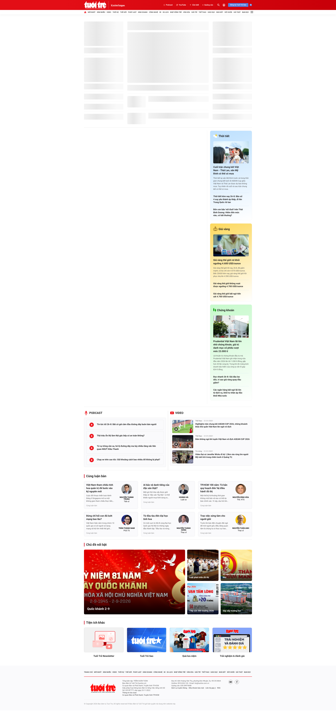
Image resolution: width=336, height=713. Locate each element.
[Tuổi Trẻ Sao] (146, 640)
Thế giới (123, 12)
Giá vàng (224, 229)
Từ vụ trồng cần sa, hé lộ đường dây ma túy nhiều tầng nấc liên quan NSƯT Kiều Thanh (126, 447)
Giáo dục (211, 12)
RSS (218, 688)
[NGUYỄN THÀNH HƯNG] (183, 520)
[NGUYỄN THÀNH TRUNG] (126, 489)
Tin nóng (198, 451)
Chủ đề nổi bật (96, 544)
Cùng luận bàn (96, 476)
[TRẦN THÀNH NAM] (126, 520)
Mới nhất (91, 12)
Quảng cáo (208, 5)
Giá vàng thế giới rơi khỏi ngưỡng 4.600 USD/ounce (227, 262)
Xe (160, 12)
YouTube (182, 5)
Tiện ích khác (95, 622)
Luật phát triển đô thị (199, 577)
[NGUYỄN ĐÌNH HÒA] (240, 489)
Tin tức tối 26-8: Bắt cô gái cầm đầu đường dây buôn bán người (126, 424)
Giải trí (194, 12)
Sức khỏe (228, 12)
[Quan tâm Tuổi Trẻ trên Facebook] (237, 682)
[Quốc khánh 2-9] (134, 582)
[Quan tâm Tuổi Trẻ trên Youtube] (231, 682)
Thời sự (116, 12)
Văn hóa (186, 12)
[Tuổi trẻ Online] (103, 688)
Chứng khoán (225, 310)
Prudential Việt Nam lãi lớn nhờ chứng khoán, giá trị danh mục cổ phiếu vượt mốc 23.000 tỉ (227, 346)
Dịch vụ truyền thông (179, 688)
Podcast (169, 5)
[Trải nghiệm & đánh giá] (232, 640)
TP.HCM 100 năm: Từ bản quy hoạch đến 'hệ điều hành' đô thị (213, 488)
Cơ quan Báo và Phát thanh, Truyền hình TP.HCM (140, 695)
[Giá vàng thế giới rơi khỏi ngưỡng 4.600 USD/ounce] (231, 245)
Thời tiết (224, 136)
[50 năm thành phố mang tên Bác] (236, 565)
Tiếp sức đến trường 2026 (201, 610)
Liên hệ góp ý (211, 688)
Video (109, 12)
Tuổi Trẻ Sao (146, 656)
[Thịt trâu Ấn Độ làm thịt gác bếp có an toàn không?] (91, 436)
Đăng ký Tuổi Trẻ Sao (238, 5)
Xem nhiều (101, 12)
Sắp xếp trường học (232, 610)
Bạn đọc (245, 12)
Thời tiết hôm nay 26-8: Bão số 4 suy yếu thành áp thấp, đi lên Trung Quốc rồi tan (227, 199)
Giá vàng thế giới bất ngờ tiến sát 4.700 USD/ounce (227, 295)
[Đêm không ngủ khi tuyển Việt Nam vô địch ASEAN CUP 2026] (182, 441)
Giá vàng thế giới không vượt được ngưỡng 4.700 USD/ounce (228, 285)
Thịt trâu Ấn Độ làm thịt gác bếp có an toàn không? (121, 435)
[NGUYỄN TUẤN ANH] (240, 520)
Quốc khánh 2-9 (98, 609)
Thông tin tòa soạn (129, 693)
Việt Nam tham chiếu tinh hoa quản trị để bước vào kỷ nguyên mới (99, 488)
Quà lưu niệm (189, 656)
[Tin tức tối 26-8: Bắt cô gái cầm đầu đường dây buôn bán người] (91, 424)
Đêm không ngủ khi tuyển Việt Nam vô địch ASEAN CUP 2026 (222, 439)
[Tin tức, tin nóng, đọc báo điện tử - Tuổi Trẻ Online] (97, 5)
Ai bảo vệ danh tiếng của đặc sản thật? (156, 487)
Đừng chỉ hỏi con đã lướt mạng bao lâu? (99, 518)
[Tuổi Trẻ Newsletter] (104, 640)
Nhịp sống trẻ (176, 12)
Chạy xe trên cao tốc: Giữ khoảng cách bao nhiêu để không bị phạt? (128, 459)
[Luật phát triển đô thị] (203, 565)
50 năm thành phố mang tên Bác (236, 575)
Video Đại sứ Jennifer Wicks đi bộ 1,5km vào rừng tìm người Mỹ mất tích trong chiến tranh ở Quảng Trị (221, 455)
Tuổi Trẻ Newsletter (103, 656)
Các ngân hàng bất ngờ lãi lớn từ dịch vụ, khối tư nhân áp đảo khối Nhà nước (227, 393)
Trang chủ (88, 672)
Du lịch (166, 12)
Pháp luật (132, 12)
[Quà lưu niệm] (189, 640)
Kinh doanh (143, 12)
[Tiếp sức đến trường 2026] (203, 598)
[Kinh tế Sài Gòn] (118, 5)
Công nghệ (153, 12)
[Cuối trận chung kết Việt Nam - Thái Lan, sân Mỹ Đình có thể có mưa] (231, 152)
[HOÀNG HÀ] (183, 489)
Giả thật (237, 12)
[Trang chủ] (85, 12)
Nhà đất (219, 12)
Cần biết (195, 5)
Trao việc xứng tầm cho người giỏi (212, 518)
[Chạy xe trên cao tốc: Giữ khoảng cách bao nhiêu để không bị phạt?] (91, 460)
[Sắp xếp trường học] (236, 598)
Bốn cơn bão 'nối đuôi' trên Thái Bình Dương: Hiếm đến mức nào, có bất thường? (228, 212)
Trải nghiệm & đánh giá (232, 656)
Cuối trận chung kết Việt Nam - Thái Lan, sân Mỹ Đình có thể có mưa (226, 170)
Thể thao (202, 12)
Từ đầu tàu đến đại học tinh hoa (155, 518)
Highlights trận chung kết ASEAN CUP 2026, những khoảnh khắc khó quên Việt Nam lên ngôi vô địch (221, 425)
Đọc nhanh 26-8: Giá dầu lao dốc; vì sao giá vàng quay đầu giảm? (227, 379)
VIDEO (179, 413)
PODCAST (95, 413)
